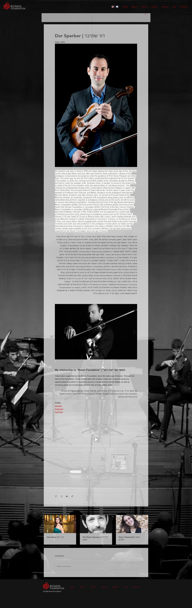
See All (145, 511)
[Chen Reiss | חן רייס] (60, 524)
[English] (112, 7)
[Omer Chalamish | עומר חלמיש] (132, 524)
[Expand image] (96, 331)
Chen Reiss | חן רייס (55, 537)
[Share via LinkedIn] (67, 496)
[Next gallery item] (134, 332)
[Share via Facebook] (56, 496)
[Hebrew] (117, 7)
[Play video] (96, 440)
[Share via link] (72, 496)
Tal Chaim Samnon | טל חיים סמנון (95, 538)
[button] (145, 14)
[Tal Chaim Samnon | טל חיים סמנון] (96, 524)
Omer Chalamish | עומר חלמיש (129, 538)
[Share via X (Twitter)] (61, 496)
